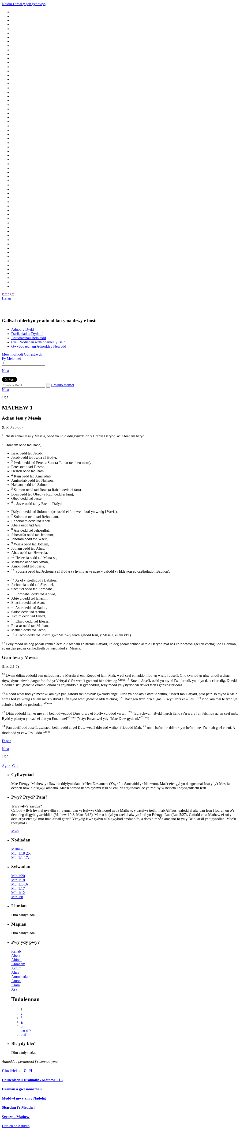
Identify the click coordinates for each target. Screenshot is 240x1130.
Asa (14, 989)
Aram (15, 985)
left (4, 294)
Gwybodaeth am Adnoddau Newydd (38, 346)
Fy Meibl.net (11, 358)
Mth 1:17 (18, 888)
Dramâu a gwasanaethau (22, 1089)
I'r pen (6, 741)
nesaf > (26, 1030)
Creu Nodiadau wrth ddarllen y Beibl (38, 342)
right (11, 294)
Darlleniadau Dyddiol (27, 334)
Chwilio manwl (62, 385)
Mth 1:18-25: (21, 853)
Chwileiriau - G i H (17, 1071)
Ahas (15, 972)
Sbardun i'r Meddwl (18, 1107)
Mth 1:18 (18, 880)
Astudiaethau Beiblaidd (28, 338)
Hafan (6, 298)
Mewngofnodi (12, 354)
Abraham (18, 964)
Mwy (15, 831)
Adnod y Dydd (22, 329)
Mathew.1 (18, 849)
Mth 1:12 (18, 893)
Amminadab (20, 977)
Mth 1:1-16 (19, 884)
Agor (6, 766)
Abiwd (16, 960)
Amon (16, 981)
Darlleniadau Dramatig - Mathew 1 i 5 (32, 1080)
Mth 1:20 (18, 876)
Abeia (15, 955)
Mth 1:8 (17, 897)
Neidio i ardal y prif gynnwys (23, 4)
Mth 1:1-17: (20, 858)
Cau (15, 766)
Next (5, 371)
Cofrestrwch (33, 354)
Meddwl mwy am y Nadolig (24, 1098)
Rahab (16, 951)
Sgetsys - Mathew (16, 1117)
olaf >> (26, 1034)
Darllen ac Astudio (16, 1126)
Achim (16, 968)
